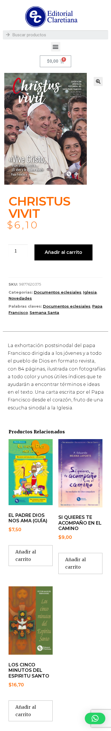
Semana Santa (44, 312)
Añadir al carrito (63, 252)
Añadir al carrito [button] (25, 555)
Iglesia (90, 292)
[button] (55, 46)
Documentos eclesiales (57, 292)
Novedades (20, 298)
